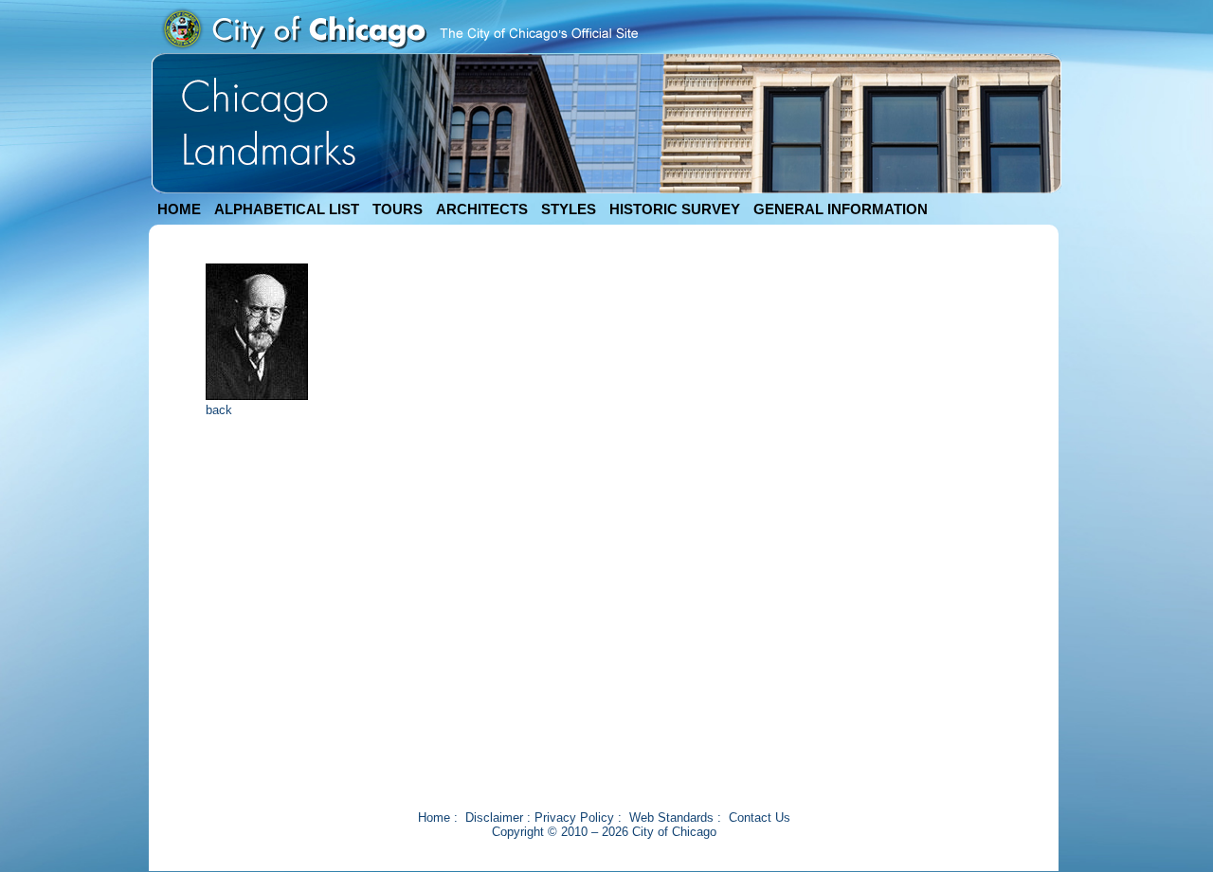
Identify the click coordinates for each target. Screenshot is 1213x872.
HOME (179, 209)
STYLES (568, 209)
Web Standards (671, 817)
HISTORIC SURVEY (674, 209)
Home (434, 817)
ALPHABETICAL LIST (286, 209)
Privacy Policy (574, 817)
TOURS (397, 209)
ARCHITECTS (482, 209)
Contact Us (759, 817)
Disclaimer (494, 817)
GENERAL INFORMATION (840, 209)
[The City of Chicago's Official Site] (399, 49)
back (219, 410)
